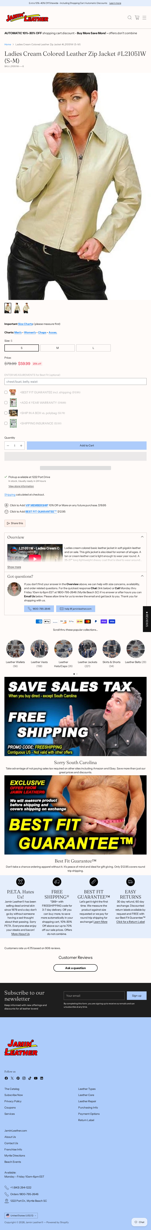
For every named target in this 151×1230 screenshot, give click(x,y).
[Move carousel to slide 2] (77, 674)
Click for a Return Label (130, 921)
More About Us (20, 934)
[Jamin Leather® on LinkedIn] (41, 1079)
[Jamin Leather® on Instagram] (24, 1079)
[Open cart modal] (137, 17)
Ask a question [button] (75, 968)
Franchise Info (13, 1149)
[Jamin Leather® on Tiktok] (30, 1079)
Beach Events (12, 1162)
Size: (8, 340)
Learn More (100, 921)
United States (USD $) (22, 1215)
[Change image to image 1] (7, 308)
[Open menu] (144, 17)
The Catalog (11, 1089)
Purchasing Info (88, 1107)
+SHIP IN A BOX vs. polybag (38, 413)
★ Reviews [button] (147, 619)
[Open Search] (129, 17)
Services (9, 1113)
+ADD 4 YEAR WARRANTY (38, 402)
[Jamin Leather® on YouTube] (36, 1079)
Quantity (9, 437)
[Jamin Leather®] (27, 17)
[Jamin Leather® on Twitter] (12, 1079)
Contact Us (11, 1143)
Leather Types (87, 1089)
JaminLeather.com (15, 1130)
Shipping (9, 494)
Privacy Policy (13, 1101)
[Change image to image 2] (16, 308)
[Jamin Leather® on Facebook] (6, 1079)
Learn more (115, 3)
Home (7, 44)
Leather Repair (87, 1101)
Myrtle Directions (14, 1155)
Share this (17, 523)
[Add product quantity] (21, 446)
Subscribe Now (13, 1095)
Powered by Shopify (57, 1222)
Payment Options (89, 1113)
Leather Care (86, 1095)
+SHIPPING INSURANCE (36, 423)
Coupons (10, 1107)
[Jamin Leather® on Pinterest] (18, 1079)
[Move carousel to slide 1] (74, 674)
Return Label (86, 1120)
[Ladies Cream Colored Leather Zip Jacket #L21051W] (75, 186)
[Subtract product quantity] (8, 446)
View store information (21, 486)
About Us (10, 1137)
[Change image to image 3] (26, 308)
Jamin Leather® (34, 1222)
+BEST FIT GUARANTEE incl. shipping (45, 392)
